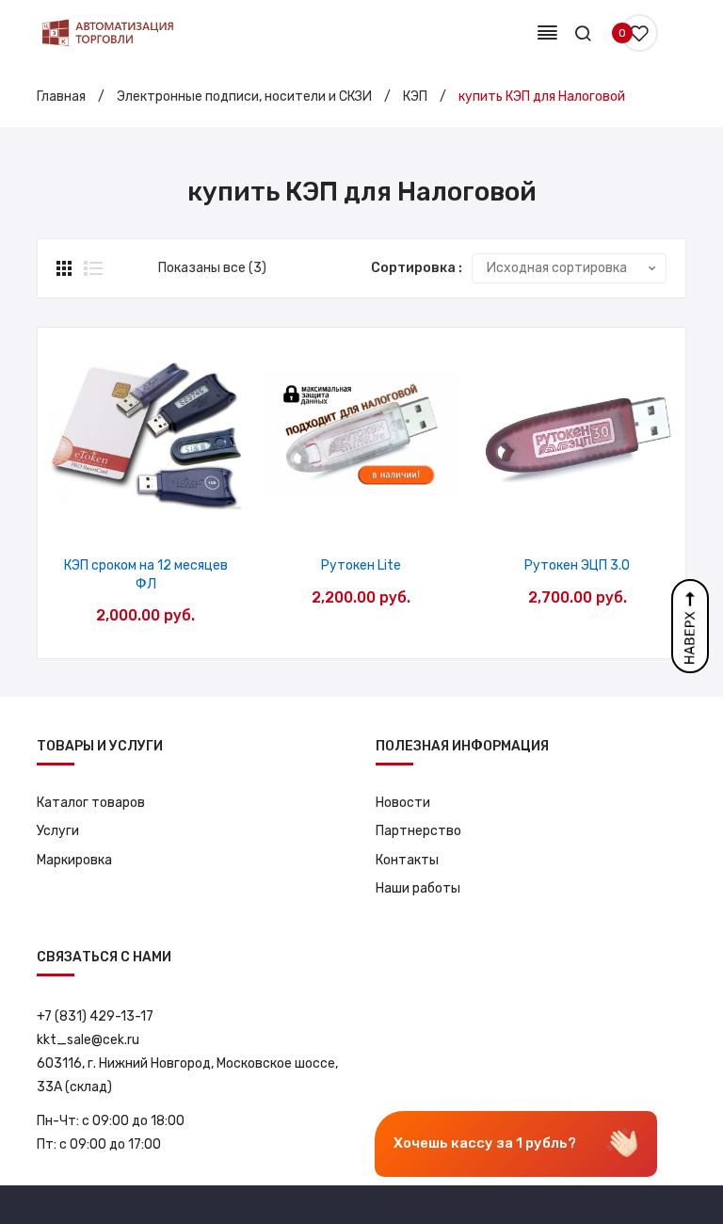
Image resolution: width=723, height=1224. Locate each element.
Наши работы (418, 888)
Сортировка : (416, 268)
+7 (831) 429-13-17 (95, 1016)
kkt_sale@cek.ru (88, 1040)
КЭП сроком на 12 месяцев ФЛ (146, 574)
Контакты (407, 860)
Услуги (58, 831)
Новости (403, 803)
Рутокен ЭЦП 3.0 (577, 565)
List (93, 268)
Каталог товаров (91, 803)
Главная (61, 97)
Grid (65, 268)
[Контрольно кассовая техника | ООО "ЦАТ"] (107, 32)
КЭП (415, 97)
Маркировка (74, 860)
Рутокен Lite (361, 565)
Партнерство (418, 831)
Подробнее (193, 513)
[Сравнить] (145, 513)
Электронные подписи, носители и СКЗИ (244, 97)
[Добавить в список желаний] (97, 513)
